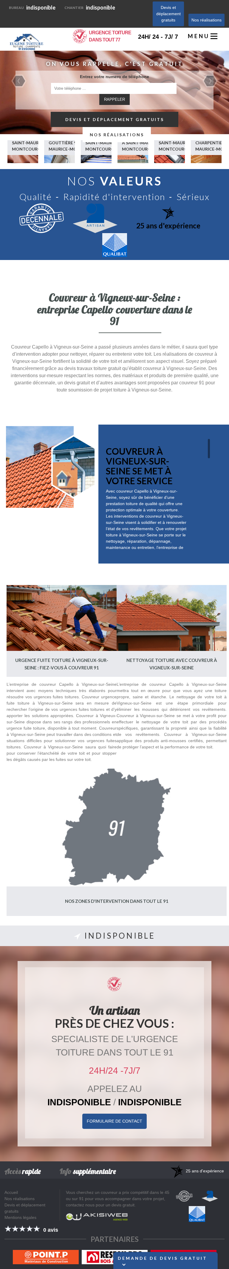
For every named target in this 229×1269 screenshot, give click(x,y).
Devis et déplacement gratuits (168, 13)
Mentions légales (20, 1217)
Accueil (11, 1192)
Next (210, 81)
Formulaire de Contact (114, 1121)
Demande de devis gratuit (162, 1258)
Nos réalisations (206, 20)
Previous (19, 81)
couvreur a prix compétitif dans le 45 (135, 1192)
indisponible (32, 7)
